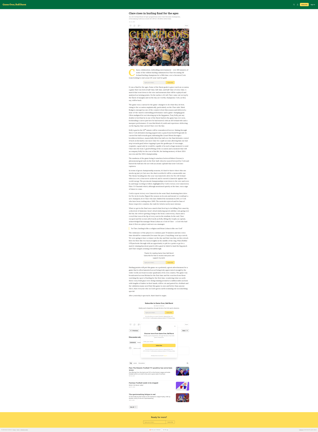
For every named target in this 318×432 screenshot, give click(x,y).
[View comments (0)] (134, 25)
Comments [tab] (133, 342)
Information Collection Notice (158, 351)
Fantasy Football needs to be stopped (143, 383)
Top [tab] (131, 363)
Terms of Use (167, 349)
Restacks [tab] (139, 342)
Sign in (313, 4)
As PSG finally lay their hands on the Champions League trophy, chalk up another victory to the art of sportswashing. (149, 397)
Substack (301, 430)
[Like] (130, 25)
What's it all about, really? (136, 385)
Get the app (166, 430)
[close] (175, 326)
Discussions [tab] (141, 363)
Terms (18, 430)
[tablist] (136, 342)
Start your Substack (156, 430)
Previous (135, 330)
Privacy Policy (171, 351)
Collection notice (24, 430)
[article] (159, 373)
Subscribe (304, 4)
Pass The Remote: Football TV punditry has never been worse (150, 369)
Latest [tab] (135, 363)
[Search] (294, 4)
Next (184, 330)
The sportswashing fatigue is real (142, 394)
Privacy (14, 430)
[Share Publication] (297, 4)
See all (132, 407)
